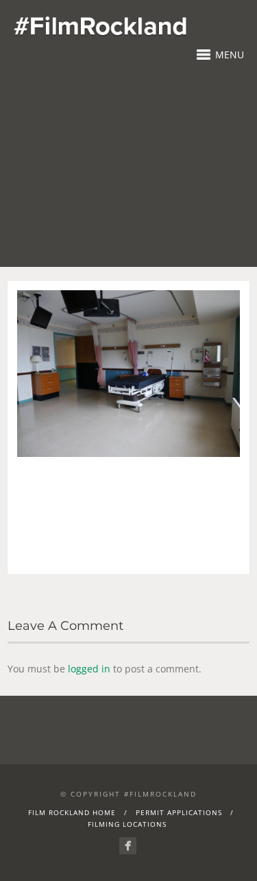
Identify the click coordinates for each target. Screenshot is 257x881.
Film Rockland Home (72, 812)
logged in (89, 668)
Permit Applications (179, 812)
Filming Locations (127, 824)
